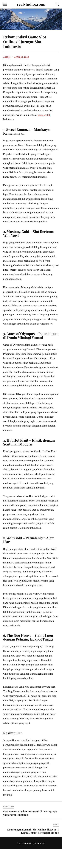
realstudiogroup (31, 4)
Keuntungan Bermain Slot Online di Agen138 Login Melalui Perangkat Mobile (33, 831)
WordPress (38, 843)
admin (6, 57)
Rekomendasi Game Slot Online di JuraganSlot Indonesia (24, 41)
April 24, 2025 (21, 57)
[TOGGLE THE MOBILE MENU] (5, 4)
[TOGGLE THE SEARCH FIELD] (57, 4)
